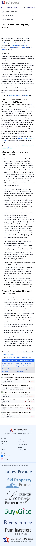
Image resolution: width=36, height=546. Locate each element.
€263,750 (30, 409)
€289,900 (30, 396)
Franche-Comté (8, 389)
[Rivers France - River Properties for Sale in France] (18, 522)
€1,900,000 (29, 401)
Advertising (4, 444)
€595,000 (30, 389)
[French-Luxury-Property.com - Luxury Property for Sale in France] (18, 497)
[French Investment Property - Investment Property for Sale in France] (18, 531)
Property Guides (12, 7)
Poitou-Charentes (9, 409)
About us (4, 441)
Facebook (7, 456)
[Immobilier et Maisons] (18, 540)
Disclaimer (21, 447)
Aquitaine (6, 396)
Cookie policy (22, 450)
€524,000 (30, 381)
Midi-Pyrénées (7, 416)
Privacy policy (22, 444)
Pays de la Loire (8, 381)
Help (2, 447)
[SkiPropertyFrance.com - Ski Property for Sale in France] (18, 482)
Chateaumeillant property (18, 95)
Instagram (7, 459)
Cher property (22, 360)
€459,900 (30, 416)
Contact (3, 449)
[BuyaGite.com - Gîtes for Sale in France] (18, 512)
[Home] (2, 7)
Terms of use (22, 442)
